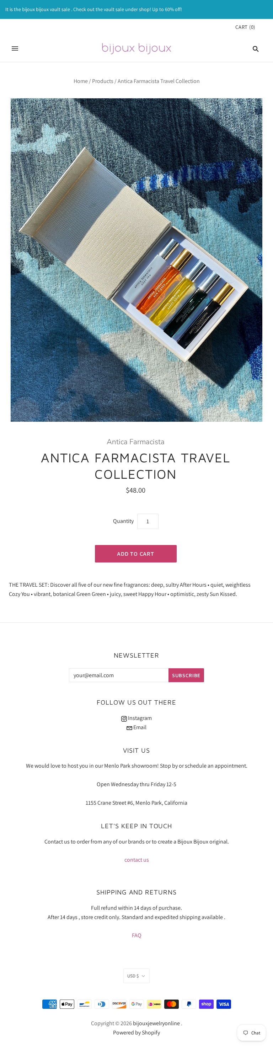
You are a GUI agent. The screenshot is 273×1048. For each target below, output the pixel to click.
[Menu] (15, 48)
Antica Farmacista (136, 442)
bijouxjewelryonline (156, 1023)
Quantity (123, 521)
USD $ (133, 976)
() (245, 27)
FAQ (136, 935)
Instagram (139, 718)
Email (139, 727)
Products (102, 81)
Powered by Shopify (136, 1032)
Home (81, 81)
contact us (136, 859)
